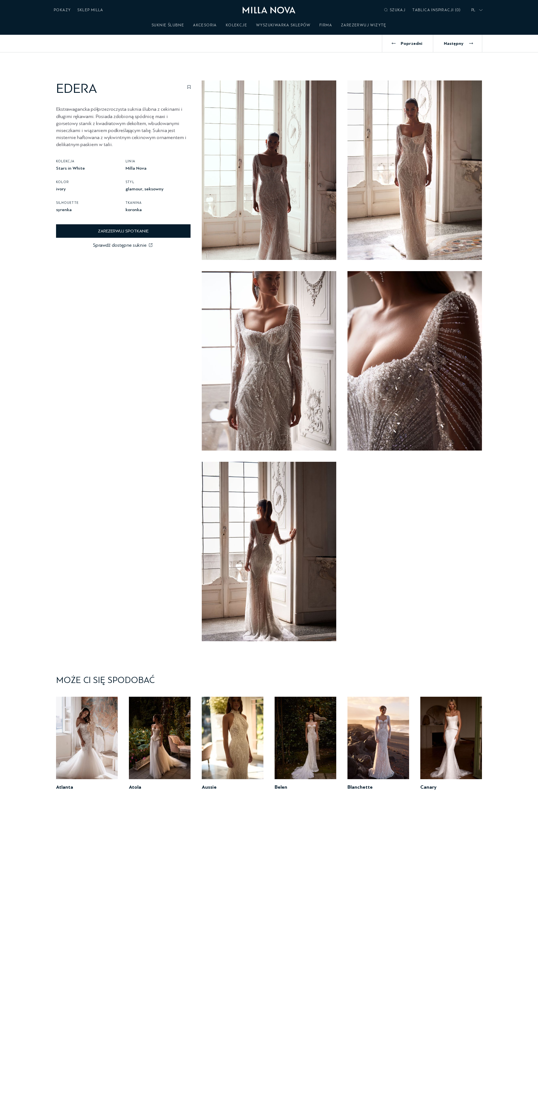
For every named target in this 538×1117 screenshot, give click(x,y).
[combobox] (475, 10)
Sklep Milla (90, 10)
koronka (134, 209)
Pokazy (62, 10)
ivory (61, 188)
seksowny (154, 188)
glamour (134, 188)
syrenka (64, 209)
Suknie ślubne (168, 25)
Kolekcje (236, 25)
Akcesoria (205, 25)
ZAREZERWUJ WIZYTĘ (363, 25)
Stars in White (70, 167)
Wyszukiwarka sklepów (283, 25)
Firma (325, 25)
